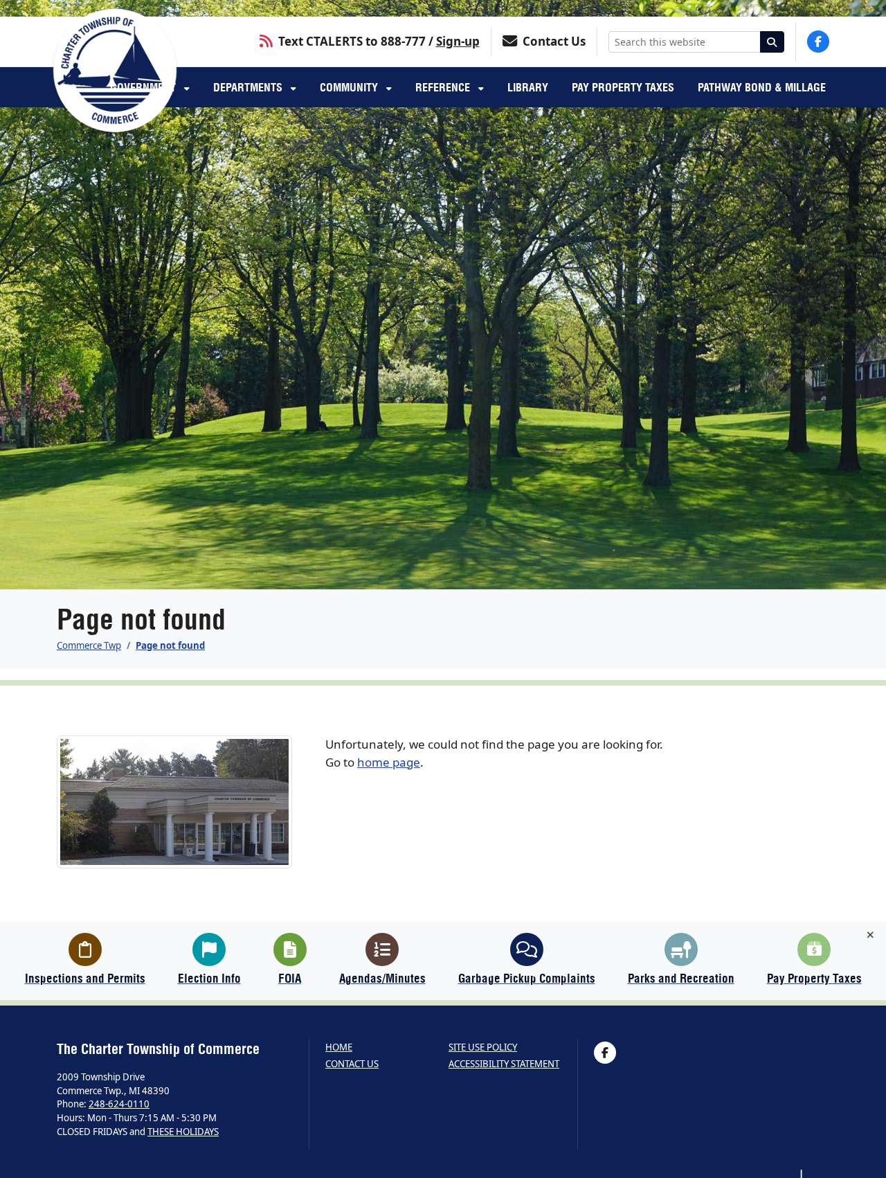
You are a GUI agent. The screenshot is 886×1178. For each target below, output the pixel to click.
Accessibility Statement (504, 1064)
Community (350, 87)
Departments (249, 87)
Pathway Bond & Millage (762, 87)
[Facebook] (818, 41)
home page (388, 762)
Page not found (170, 645)
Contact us (352, 1064)
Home (338, 1047)
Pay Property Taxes (623, 87)
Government (144, 87)
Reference (444, 87)
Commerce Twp (89, 645)
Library (527, 87)
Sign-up (458, 41)
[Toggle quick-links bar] (870, 935)
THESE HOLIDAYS (183, 1131)
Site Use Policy (483, 1047)
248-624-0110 (119, 1104)
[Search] (772, 42)
